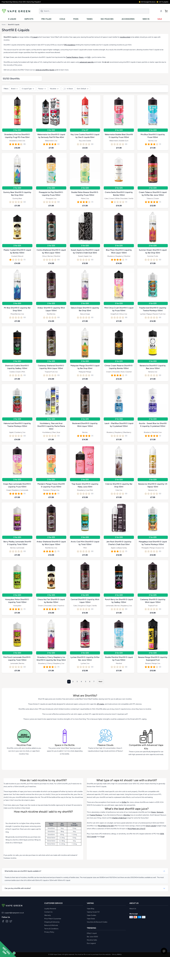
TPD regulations (69, 45)
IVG (88, 57)
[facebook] (3, 921)
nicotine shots (125, 37)
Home (4, 24)
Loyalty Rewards (50, 909)
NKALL (119, 954)
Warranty (47, 915)
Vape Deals (91, 919)
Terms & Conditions (51, 929)
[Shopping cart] (166, 11)
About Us (132, 909)
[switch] (67, 89)
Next (100, 682)
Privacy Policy (49, 932)
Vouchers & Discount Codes (97, 922)
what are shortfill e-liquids (45, 70)
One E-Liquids (151, 826)
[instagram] (7, 921)
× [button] (14, 953)
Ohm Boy (126, 815)
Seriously (160, 812)
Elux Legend (91, 943)
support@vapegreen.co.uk (14, 913)
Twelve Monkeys (72, 57)
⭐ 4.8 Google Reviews (147, 2)
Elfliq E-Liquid (92, 933)
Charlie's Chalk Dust (119, 818)
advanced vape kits (87, 62)
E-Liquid (34, 37)
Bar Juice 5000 (92, 937)
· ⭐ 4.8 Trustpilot (162, 2)
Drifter (124, 802)
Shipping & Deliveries (52, 922)
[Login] (161, 11)
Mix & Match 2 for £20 (106, 826)
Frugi (102, 837)
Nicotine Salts (92, 940)
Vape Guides (91, 915)
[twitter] (11, 921)
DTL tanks (100, 704)
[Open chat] (164, 951)
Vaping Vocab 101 (93, 912)
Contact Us (48, 912)
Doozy (81, 57)
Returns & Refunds (51, 925)
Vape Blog (90, 909)
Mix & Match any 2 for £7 (136, 829)
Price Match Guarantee (52, 919)
